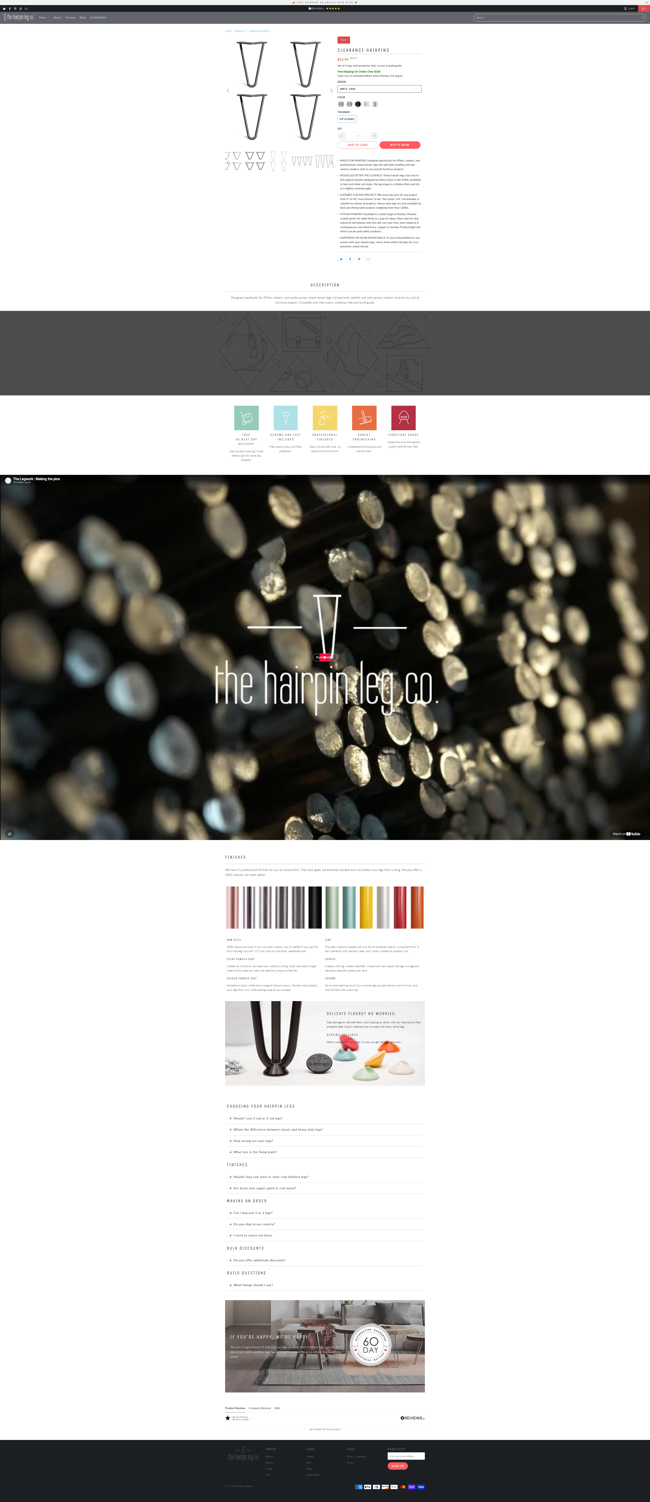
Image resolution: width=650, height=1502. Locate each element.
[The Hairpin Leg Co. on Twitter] (4, 8)
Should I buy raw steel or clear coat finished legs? (271, 1177)
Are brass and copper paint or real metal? (265, 1188)
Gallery (309, 1468)
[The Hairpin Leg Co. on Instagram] (20, 8)
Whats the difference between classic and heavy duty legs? (278, 1129)
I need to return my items (253, 1235)
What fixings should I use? (253, 1285)
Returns (269, 1462)
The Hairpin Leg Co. (243, 1486)
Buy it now (399, 145)
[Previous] (228, 91)
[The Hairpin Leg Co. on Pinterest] (15, 8)
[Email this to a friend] (368, 259)
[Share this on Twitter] (341, 259)
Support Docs (312, 1474)
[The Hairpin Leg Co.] (18, 17)
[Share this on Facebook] (350, 259)
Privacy (269, 1468)
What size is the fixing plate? (255, 1152)
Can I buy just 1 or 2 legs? (253, 1213)
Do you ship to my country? (254, 1224)
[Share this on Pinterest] (359, 259)
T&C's (269, 1474)
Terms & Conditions (356, 1456)
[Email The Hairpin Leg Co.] (26, 8)
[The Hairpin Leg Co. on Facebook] (9, 8)
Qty (340, 128)
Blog (83, 17)
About (57, 17)
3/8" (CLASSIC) (346, 119)
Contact (70, 17)
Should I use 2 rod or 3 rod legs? (258, 1118)
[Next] (331, 91)
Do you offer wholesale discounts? (260, 1260)
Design (342, 81)
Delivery (270, 1456)
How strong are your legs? (253, 1141)
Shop (43, 17)
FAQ (308, 1462)
